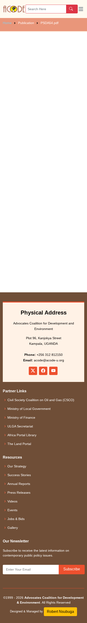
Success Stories (19, 475)
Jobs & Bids (16, 518)
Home (7, 23)
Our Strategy (16, 466)
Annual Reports (18, 483)
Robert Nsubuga (60, 612)
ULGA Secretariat (20, 426)
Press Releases (18, 492)
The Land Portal (19, 443)
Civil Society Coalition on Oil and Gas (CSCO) (40, 400)
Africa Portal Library (21, 435)
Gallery (12, 527)
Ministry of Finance (21, 417)
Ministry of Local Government (29, 408)
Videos (12, 501)
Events (12, 510)
